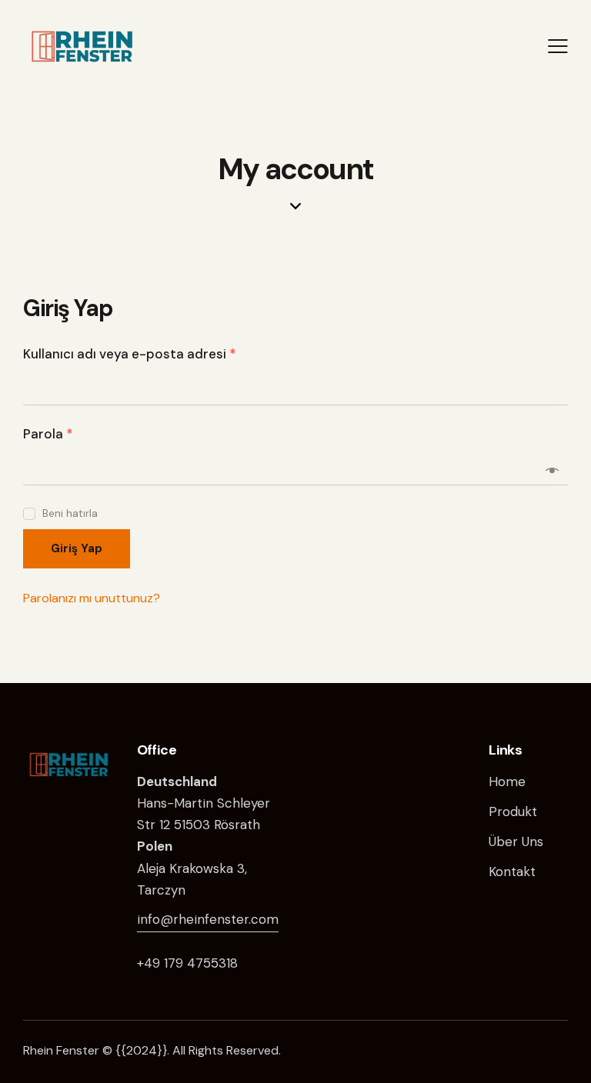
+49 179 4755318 (187, 963)
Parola (70, 433)
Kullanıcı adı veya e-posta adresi (151, 353)
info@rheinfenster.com (208, 919)
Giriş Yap (76, 548)
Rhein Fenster (61, 1050)
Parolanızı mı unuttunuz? (91, 598)
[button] (558, 45)
